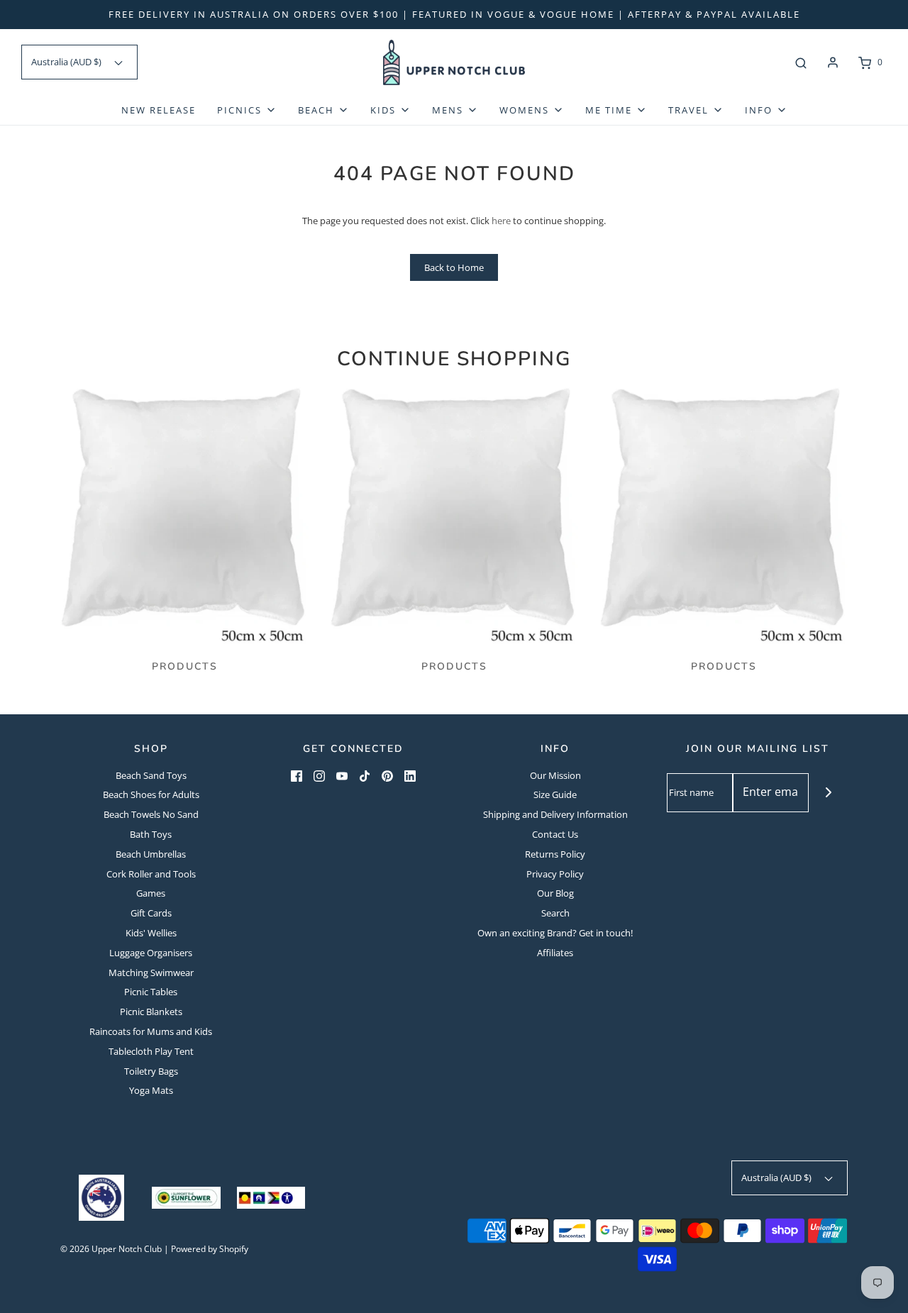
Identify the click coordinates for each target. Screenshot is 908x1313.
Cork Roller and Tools (151, 874)
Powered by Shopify (209, 1249)
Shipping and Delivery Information (555, 814)
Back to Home (454, 267)
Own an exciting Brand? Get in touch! (555, 932)
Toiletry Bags (151, 1071)
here (501, 220)
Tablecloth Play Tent (151, 1051)
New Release (158, 110)
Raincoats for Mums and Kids (150, 1031)
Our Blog (555, 893)
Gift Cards (151, 913)
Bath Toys (151, 834)
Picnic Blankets (151, 1011)
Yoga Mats (151, 1090)
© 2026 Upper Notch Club (111, 1249)
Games (150, 893)
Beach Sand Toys (151, 775)
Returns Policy (555, 854)
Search (555, 913)
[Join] (828, 792)
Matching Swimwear (151, 972)
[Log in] (832, 62)
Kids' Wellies (151, 932)
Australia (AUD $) (67, 61)
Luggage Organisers (150, 952)
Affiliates (555, 952)
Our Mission (555, 775)
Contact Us (555, 834)
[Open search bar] (801, 62)
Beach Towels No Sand (151, 814)
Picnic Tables (150, 991)
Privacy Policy (555, 874)
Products (185, 666)
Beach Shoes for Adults (151, 794)
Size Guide (555, 794)
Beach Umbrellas (151, 854)
